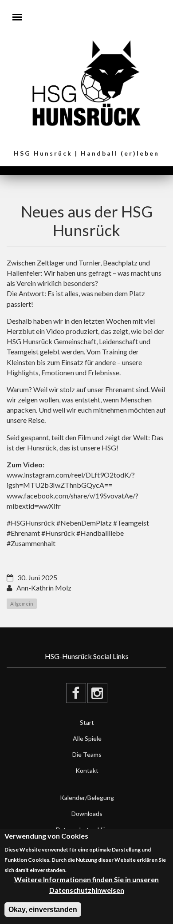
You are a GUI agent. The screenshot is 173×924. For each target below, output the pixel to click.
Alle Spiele (87, 738)
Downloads (86, 813)
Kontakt (86, 770)
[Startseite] (87, 82)
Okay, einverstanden (42, 909)
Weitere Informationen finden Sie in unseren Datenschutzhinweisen (86, 884)
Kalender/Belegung (87, 797)
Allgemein (21, 604)
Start (87, 722)
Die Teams (87, 754)
